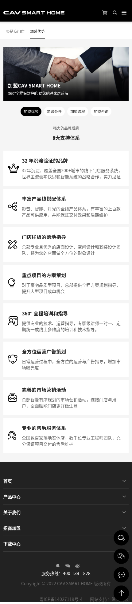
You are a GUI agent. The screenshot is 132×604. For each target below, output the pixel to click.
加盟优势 (37, 31)
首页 (7, 481)
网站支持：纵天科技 (109, 599)
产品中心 (12, 496)
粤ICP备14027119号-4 (61, 599)
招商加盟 (12, 528)
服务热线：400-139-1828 (66, 573)
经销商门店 (15, 31)
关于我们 (12, 512)
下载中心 (12, 544)
